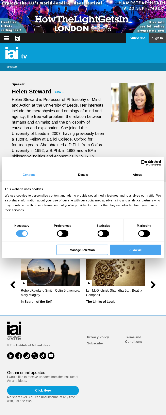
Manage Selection (82, 249)
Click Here (43, 390)
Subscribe (95, 343)
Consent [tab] (29, 174)
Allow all (135, 249)
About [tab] (137, 174)
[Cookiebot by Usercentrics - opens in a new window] (143, 163)
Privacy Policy (98, 337)
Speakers (12, 66)
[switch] (62, 233)
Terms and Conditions (133, 339)
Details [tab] (83, 174)
